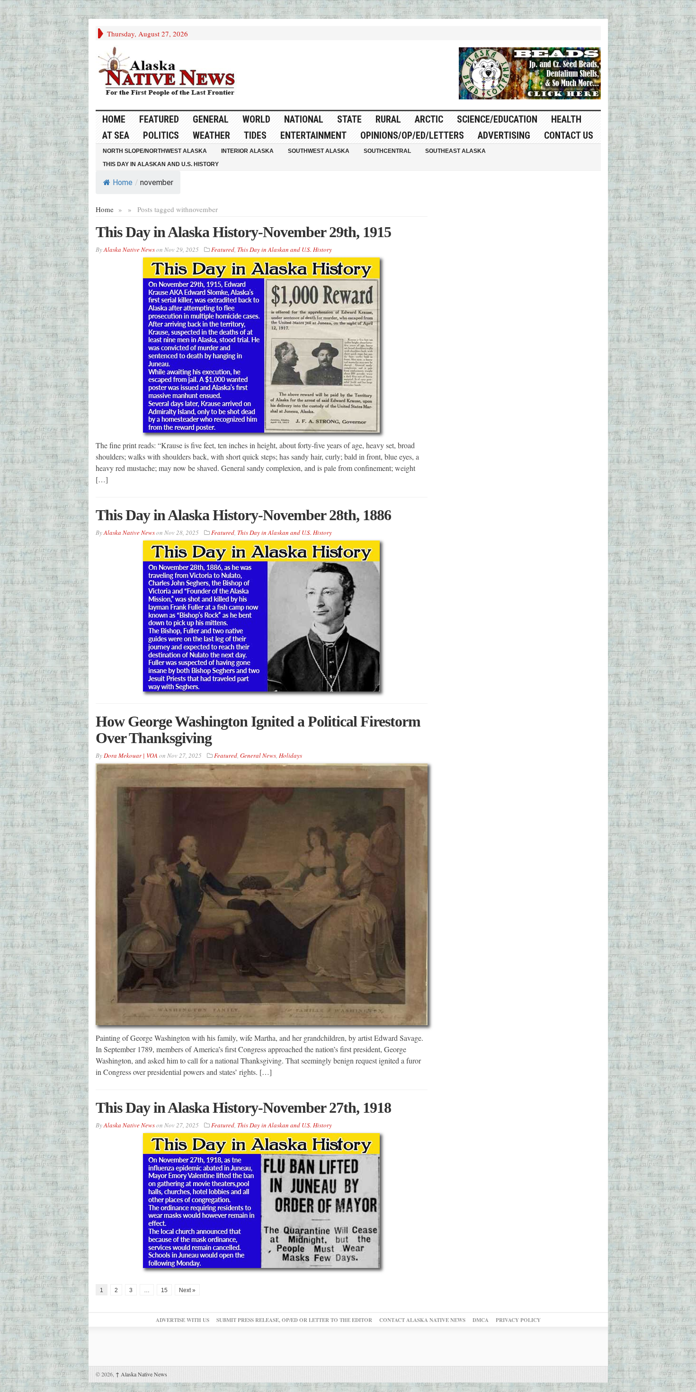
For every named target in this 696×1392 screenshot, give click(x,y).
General (211, 119)
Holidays (290, 755)
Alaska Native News (141, 1374)
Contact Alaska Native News (422, 1320)
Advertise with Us (182, 1320)
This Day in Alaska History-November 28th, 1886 (243, 514)
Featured (159, 119)
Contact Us (568, 135)
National (303, 119)
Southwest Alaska (318, 151)
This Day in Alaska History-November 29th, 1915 (243, 231)
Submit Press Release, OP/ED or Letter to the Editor (294, 1320)
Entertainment (313, 135)
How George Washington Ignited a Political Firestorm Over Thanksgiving (258, 729)
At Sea (115, 135)
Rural (388, 119)
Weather (211, 135)
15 (164, 1290)
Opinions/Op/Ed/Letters (412, 135)
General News (258, 755)
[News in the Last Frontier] (169, 72)
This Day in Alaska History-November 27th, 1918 (243, 1107)
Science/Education (497, 119)
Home (123, 182)
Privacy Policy (518, 1320)
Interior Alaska (247, 151)
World (256, 119)
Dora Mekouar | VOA (131, 755)
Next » (187, 1290)
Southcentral (387, 151)
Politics (161, 135)
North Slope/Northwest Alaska (155, 151)
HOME (113, 119)
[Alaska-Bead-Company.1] (530, 72)
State (349, 119)
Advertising (504, 135)
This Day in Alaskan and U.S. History (161, 164)
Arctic (429, 119)
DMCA (481, 1320)
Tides (255, 135)
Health (566, 119)
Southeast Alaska (455, 151)
